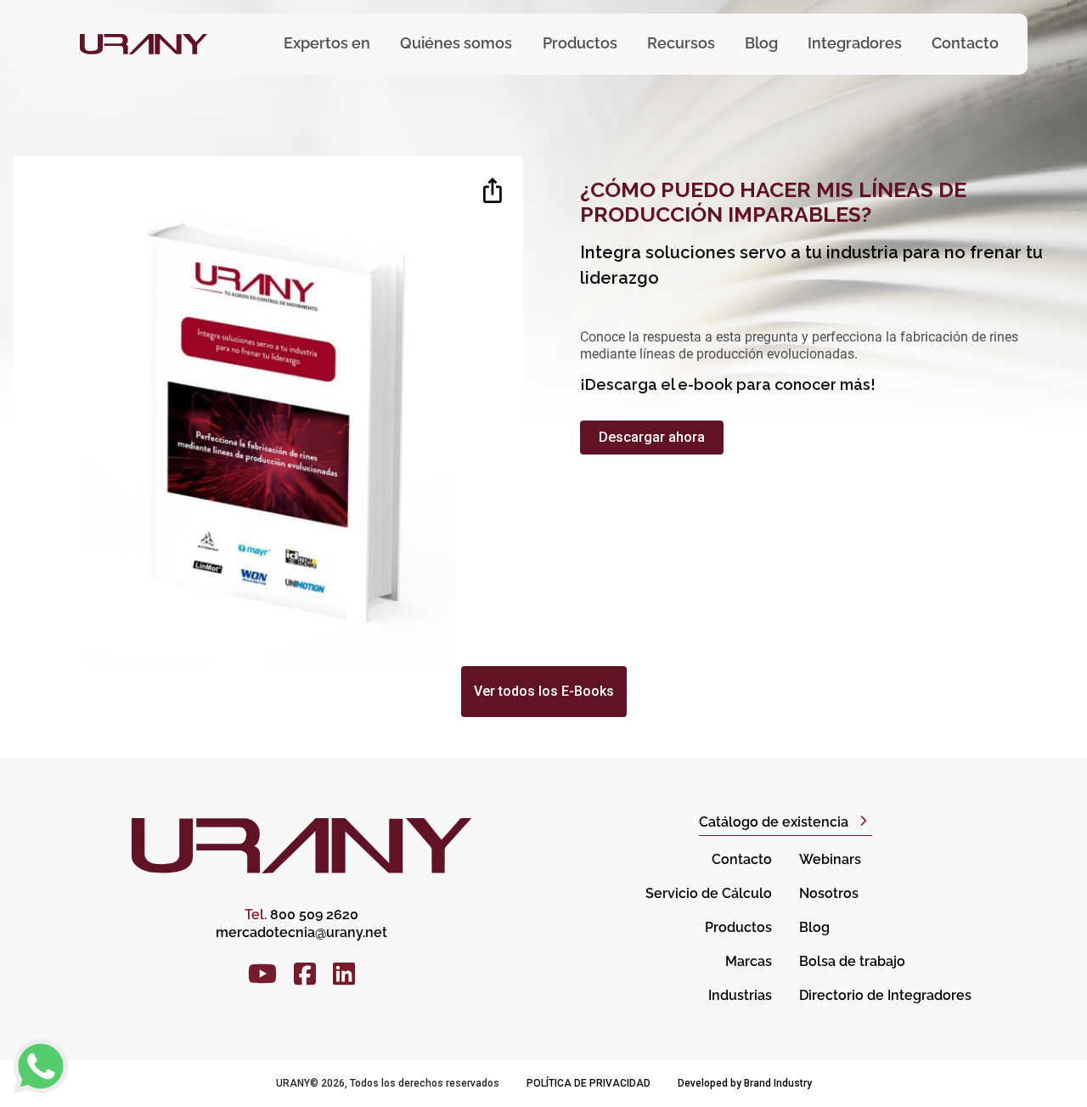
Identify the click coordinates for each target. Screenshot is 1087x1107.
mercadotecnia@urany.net (301, 932)
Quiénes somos (456, 43)
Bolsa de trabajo (852, 961)
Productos (738, 927)
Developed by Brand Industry (745, 1083)
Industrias (740, 995)
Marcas (748, 961)
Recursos (681, 43)
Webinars (830, 859)
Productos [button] (580, 43)
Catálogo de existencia (773, 822)
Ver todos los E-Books (544, 691)
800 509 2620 (301, 914)
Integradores (855, 43)
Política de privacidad (589, 1083)
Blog (761, 43)
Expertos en (327, 43)
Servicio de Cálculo (708, 893)
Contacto (965, 43)
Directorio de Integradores (885, 995)
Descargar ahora (652, 437)
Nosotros (829, 893)
